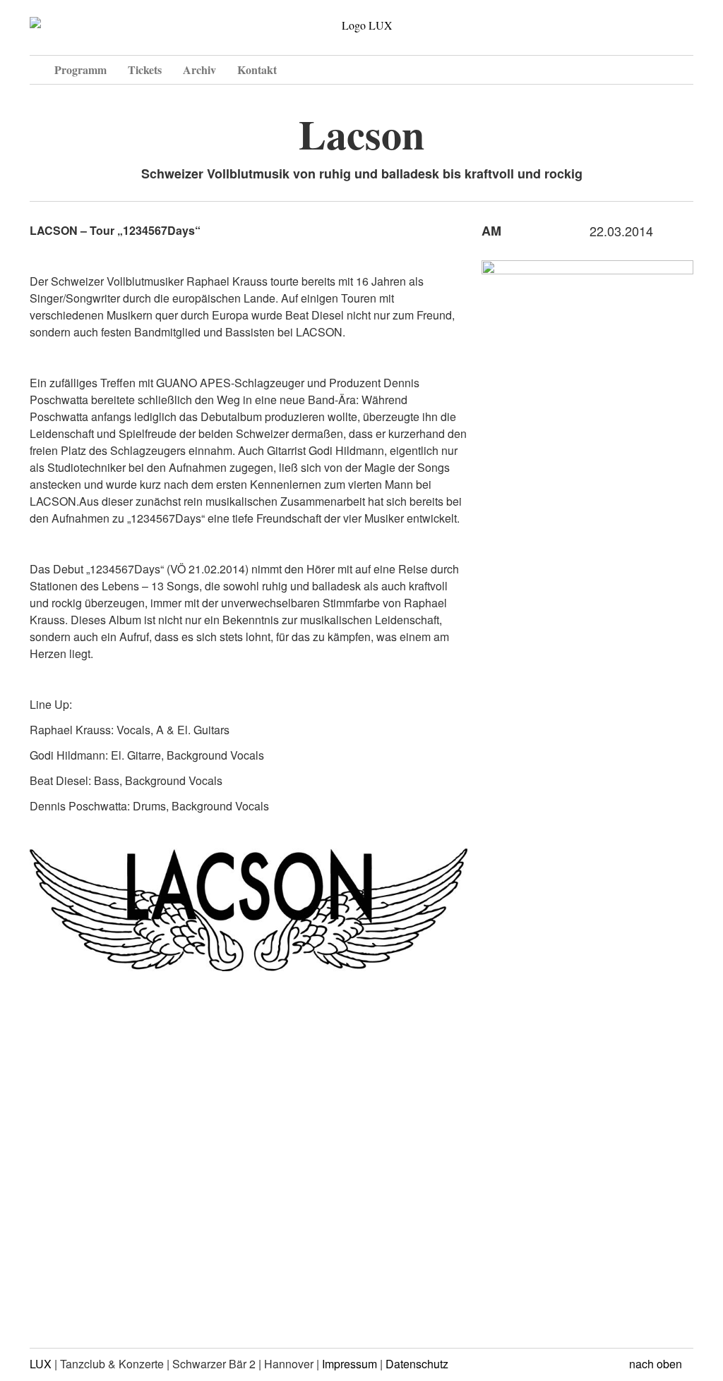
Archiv (199, 69)
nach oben (657, 1364)
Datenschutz (417, 1364)
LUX (41, 1364)
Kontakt (257, 69)
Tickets (145, 69)
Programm (80, 69)
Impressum (349, 1364)
